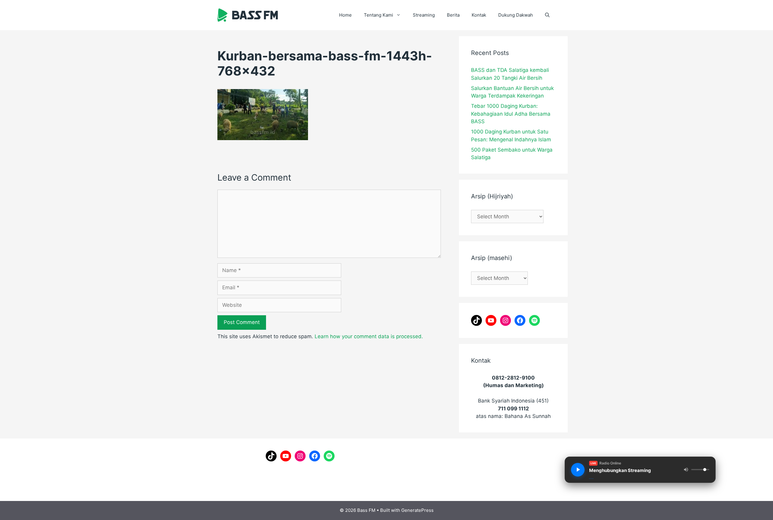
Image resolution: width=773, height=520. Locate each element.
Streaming (424, 15)
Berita (453, 15)
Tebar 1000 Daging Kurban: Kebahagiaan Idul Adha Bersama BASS (510, 113)
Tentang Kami (378, 15)
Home (345, 15)
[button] (547, 15)
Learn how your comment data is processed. (369, 336)
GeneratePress (417, 510)
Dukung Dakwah (515, 15)
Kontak (479, 15)
